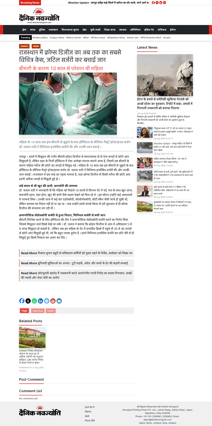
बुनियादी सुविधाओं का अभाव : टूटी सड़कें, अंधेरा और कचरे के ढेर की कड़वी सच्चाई (83, 263)
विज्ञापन (88, 411)
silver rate (133, 37)
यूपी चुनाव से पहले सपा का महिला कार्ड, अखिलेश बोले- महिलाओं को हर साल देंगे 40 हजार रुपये (171, 191)
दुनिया (42, 29)
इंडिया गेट (149, 29)
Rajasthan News (117, 37)
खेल (85, 29)
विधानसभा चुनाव (70, 29)
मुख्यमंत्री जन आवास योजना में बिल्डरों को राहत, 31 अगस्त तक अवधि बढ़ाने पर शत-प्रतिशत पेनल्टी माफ (173, 206)
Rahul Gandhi (74, 37)
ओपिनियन (135, 29)
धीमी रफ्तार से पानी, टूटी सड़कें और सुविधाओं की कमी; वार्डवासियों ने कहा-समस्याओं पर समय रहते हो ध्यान (173, 175)
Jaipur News (57, 37)
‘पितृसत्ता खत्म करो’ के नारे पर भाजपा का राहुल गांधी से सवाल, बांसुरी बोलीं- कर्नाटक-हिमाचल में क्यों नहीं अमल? (173, 132)
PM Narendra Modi (151, 37)
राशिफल (162, 29)
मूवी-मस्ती (95, 29)
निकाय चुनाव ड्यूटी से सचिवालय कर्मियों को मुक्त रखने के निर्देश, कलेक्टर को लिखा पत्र (85, 253)
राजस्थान (53, 29)
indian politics (41, 37)
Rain (87, 37)
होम (24, 29)
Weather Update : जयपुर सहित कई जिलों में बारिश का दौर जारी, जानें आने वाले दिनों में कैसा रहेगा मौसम (115, 2)
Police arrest (98, 37)
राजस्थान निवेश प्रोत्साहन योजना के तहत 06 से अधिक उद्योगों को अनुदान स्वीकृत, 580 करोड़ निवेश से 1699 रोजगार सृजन (31, 357)
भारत (32, 29)
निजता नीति (90, 420)
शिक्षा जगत (109, 29)
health (50, 310)
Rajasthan (38, 310)
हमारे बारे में (90, 407)
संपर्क (87, 416)
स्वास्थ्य (122, 29)
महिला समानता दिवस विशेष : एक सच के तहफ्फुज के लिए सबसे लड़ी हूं (170, 160)
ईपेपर (173, 29)
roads (167, 37)
